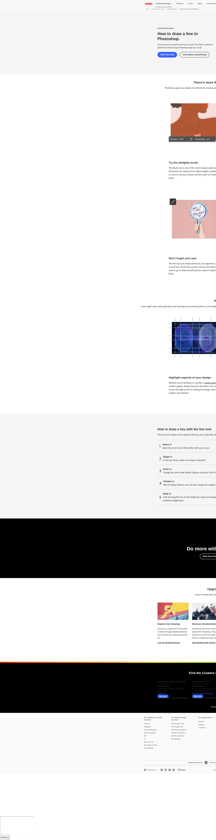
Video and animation (149, 733)
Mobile (200, 4)
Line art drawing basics (169, 643)
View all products (149, 748)
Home (147, 9)
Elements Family (148, 742)
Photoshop (179, 4)
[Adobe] (148, 3)
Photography (147, 727)
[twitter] (170, 770)
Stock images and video (150, 745)
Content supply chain (177, 727)
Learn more (161, 693)
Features (190, 4)
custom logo (210, 382)
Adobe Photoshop (172, 9)
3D (145, 739)
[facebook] (162, 770)
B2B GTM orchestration (177, 736)
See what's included (198, 693)
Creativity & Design (163, 3)
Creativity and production (178, 733)
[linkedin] (173, 770)
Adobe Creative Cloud (158, 9)
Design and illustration (150, 730)
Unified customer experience (179, 730)
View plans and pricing (194, 54)
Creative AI (147, 723)
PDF (145, 736)
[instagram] (166, 770)
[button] (150, 770)
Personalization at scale (177, 723)
